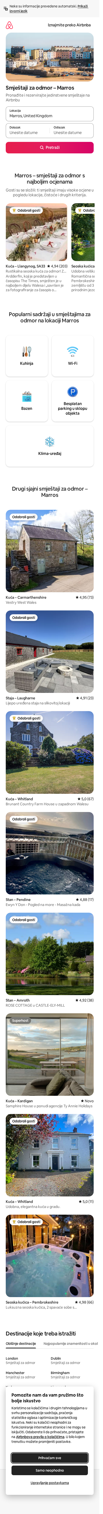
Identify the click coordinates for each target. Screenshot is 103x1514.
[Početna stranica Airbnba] (9, 25)
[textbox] (28, 133)
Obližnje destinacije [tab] (21, 1343)
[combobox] (50, 116)
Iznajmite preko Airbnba (69, 25)
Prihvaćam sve (49, 1458)
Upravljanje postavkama (50, 1483)
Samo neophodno (50, 1470)
